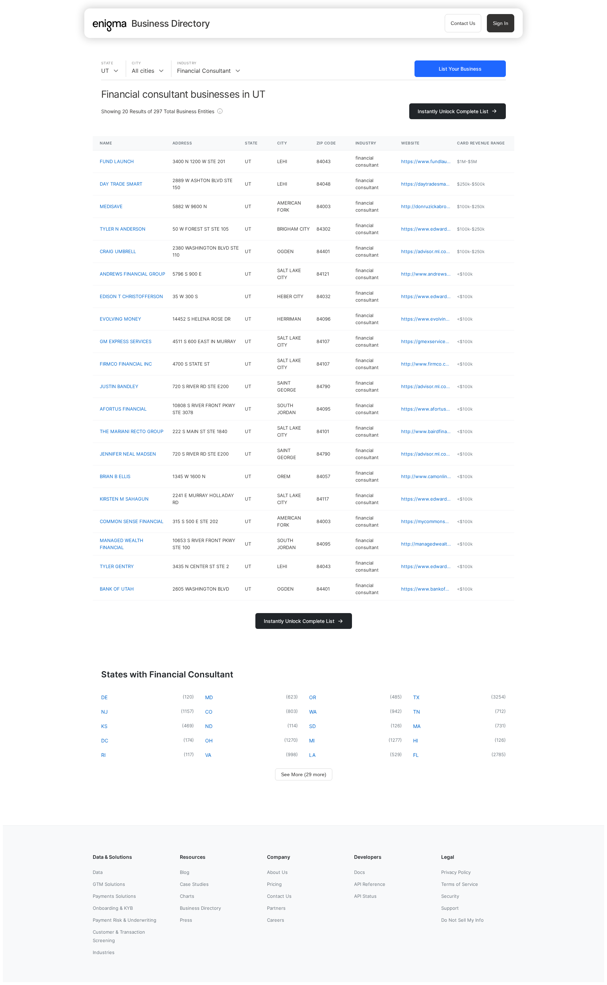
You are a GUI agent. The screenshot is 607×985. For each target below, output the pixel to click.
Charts (187, 896)
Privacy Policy (456, 872)
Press (186, 920)
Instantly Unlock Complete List (453, 111)
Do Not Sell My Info (462, 920)
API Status (365, 896)
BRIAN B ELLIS (115, 476)
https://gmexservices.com (426, 341)
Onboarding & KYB (113, 908)
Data (98, 872)
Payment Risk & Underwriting (124, 920)
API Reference (369, 884)
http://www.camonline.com (426, 476)
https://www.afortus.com (426, 409)
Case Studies (194, 884)
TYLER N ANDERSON (122, 229)
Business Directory (200, 908)
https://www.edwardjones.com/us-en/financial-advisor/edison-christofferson (426, 296)
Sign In (500, 23)
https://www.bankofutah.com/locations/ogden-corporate (426, 589)
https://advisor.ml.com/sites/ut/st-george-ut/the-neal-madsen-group (426, 454)
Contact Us (463, 23)
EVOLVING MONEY (120, 319)
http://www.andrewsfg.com (426, 274)
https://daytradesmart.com (426, 184)
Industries (104, 952)
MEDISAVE (111, 206)
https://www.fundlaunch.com (426, 161)
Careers (275, 920)
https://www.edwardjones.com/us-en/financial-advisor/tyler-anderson (426, 229)
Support (450, 908)
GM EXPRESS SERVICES (125, 341)
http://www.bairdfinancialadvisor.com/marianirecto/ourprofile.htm (426, 431)
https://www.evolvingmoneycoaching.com (426, 319)
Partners (276, 908)
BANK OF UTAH (117, 589)
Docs (359, 872)
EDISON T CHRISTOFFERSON (131, 296)
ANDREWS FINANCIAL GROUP (132, 274)
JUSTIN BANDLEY (119, 386)
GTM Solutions (109, 884)
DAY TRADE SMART (121, 184)
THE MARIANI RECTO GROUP (131, 431)
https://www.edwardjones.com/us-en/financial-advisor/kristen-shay (426, 499)
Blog (184, 872)
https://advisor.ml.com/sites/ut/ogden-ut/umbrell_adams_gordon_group (426, 251)
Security (450, 896)
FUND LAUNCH (117, 161)
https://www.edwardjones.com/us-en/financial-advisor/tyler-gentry (426, 566)
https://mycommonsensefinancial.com (426, 521)
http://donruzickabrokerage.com (426, 206)
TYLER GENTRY (117, 566)
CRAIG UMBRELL (118, 251)
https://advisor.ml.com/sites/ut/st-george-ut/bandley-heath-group (426, 386)
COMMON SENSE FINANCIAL (131, 521)
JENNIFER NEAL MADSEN (128, 454)
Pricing (274, 884)
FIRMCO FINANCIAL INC (126, 364)
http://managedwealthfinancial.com (426, 544)
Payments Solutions (114, 896)
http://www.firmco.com (426, 364)
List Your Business (460, 69)
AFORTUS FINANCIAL (123, 409)
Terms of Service (459, 884)
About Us (277, 872)
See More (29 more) (303, 774)
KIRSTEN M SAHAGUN (124, 499)
